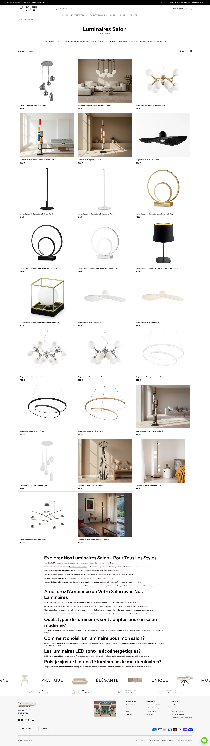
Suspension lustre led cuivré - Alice (90, 431)
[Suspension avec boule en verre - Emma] (163, 81)
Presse (128, 708)
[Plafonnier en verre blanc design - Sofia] (47, 461)
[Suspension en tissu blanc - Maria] (105, 298)
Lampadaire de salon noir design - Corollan (93, 540)
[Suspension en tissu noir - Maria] (163, 135)
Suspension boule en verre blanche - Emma (93, 377)
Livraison (175, 708)
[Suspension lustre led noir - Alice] (47, 406)
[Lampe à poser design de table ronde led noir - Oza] (47, 243)
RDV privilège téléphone (154, 705)
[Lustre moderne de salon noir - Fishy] (47, 515)
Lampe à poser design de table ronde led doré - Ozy (154, 214)
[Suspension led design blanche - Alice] (163, 352)
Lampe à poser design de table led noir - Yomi (36, 214)
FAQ (173, 705)
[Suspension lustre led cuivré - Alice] (105, 406)
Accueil (65, 15)
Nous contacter (151, 711)
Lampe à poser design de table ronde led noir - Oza (38, 268)
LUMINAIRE (133, 15)
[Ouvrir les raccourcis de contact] (204, 740)
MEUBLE (122, 15)
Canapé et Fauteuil (78, 15)
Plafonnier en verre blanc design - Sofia (34, 485)
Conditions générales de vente (182, 717)
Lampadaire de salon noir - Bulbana (90, 485)
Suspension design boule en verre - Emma (35, 377)
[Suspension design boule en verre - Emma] (47, 352)
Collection (129, 714)
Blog (127, 711)
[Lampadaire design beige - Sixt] (105, 135)
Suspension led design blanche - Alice (150, 377)
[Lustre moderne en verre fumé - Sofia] (47, 81)
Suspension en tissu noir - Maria (147, 160)
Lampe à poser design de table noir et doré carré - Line (39, 322)
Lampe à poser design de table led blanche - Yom (96, 214)
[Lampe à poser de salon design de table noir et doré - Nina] (163, 243)
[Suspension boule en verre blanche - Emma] (105, 352)
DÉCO (143, 15)
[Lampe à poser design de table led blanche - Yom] (105, 189)
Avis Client (149, 714)
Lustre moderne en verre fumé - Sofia (33, 105)
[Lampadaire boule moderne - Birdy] (163, 461)
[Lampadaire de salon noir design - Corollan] (105, 515)
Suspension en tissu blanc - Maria (90, 322)
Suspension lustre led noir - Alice (32, 431)
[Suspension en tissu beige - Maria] (163, 298)
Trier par (21, 51)
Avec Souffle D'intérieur (52, 563)
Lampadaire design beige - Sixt (89, 160)
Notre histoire (130, 705)
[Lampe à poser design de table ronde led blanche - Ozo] (105, 243)
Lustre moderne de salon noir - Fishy (33, 540)
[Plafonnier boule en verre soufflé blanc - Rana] (105, 81)
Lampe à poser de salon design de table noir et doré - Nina (157, 268)
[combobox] (105, 9)
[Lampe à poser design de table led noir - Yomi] (47, 189)
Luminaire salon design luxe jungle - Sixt (150, 431)
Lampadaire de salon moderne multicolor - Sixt (37, 160)
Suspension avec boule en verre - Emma (150, 105)
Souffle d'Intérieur (27, 740)
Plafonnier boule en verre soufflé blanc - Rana (94, 105)
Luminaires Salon (28, 19)
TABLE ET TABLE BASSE (97, 15)
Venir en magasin (28, 704)
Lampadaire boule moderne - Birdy (148, 485)
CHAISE (112, 15)
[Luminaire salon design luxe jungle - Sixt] (163, 406)
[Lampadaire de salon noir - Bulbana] (105, 461)
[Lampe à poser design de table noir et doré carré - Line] (47, 298)
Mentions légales (177, 711)
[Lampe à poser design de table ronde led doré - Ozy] (163, 189)
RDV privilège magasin (153, 708)
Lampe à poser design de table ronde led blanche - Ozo (98, 268)
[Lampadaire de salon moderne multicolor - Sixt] (47, 135)
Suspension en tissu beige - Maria (148, 322)
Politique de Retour (178, 714)
